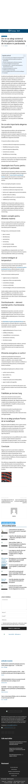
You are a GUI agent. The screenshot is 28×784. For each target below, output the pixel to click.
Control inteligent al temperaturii (11, 63)
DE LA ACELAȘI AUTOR (9, 526)
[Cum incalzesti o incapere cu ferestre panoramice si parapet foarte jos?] (4, 531)
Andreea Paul (4, 682)
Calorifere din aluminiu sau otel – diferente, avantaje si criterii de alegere (17, 537)
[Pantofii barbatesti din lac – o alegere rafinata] (4, 756)
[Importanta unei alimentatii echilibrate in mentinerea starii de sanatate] (4, 750)
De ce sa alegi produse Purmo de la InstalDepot (13, 71)
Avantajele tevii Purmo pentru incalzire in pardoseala (12, 60)
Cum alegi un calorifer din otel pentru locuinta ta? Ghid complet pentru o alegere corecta (17, 553)
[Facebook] (2, 491)
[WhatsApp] (9, 491)
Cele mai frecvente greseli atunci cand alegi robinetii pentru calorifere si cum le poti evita (17, 574)
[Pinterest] (12, 491)
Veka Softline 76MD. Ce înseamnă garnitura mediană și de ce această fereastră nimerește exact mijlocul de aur (17, 545)
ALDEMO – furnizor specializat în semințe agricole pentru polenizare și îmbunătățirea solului (13, 688)
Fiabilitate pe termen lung (9, 69)
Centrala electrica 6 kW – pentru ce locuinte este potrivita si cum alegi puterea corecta (18, 587)
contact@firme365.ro (12, 725)
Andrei (6, 45)
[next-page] (4, 592)
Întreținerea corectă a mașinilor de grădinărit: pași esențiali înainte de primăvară (17, 560)
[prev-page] (2, 592)
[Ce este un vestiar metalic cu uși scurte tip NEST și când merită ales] (4, 566)
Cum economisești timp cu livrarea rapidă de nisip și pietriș (20, 501)
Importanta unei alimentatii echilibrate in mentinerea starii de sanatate (17, 750)
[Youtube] (12, 732)
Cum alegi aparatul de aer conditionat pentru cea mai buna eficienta (7, 501)
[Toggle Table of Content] (23, 56)
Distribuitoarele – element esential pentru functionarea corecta (12, 66)
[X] (15, 491)
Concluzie (5, 72)
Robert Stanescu (4, 691)
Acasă (2, 34)
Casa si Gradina (8, 34)
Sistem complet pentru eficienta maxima (12, 62)
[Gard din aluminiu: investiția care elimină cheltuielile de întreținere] (4, 581)
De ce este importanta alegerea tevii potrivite (13, 57)
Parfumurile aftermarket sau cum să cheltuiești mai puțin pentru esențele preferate (17, 743)
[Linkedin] (5, 491)
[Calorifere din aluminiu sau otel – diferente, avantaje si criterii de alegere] (4, 537)
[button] (26, 31)
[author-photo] (14, 514)
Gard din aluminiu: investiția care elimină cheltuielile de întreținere (16, 581)
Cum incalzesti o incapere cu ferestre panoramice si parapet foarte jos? (17, 531)
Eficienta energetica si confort (10, 68)
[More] (18, 491)
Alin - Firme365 (4, 667)
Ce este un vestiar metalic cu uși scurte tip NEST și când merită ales (17, 566)
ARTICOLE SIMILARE (8, 523)
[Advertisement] (14, 14)
